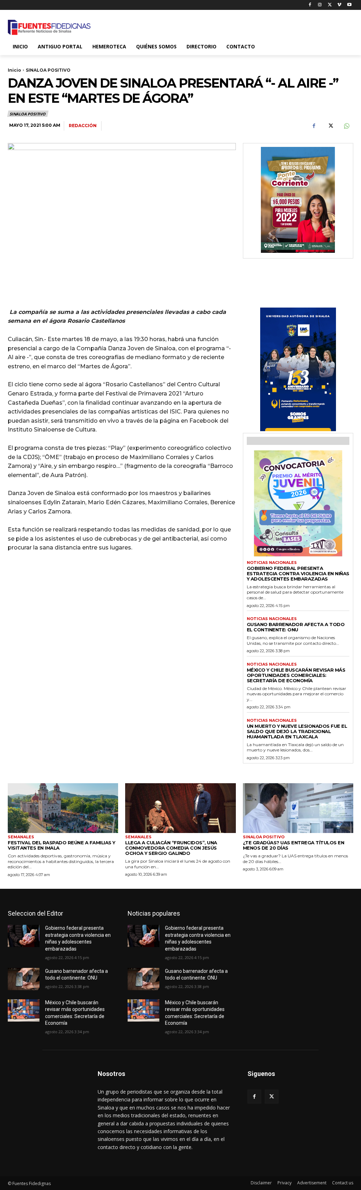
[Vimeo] (339, 5)
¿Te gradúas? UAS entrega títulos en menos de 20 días (293, 845)
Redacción (83, 125)
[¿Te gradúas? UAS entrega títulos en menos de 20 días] (298, 808)
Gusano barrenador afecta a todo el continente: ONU (296, 626)
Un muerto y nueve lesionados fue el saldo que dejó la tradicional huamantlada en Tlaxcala (297, 731)
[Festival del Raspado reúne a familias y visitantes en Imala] (63, 808)
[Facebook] (310, 5)
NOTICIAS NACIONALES (272, 562)
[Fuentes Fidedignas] (49, 27)
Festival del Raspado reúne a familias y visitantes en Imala (61, 845)
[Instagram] (320, 5)
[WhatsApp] (346, 126)
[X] (330, 5)
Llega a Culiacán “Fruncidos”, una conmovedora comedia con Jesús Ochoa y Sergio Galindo (171, 848)
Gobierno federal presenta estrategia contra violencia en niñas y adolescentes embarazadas (298, 573)
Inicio (14, 70)
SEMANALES (21, 837)
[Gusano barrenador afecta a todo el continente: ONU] (23, 979)
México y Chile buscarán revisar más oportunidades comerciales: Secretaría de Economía (296, 675)
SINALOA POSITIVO (48, 70)
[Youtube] (349, 5)
